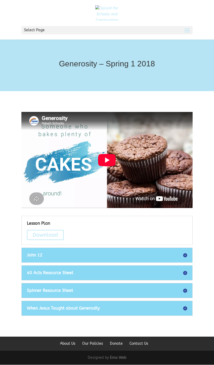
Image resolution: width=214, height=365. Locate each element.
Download (45, 235)
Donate (116, 343)
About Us (67, 343)
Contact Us (138, 343)
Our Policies (92, 343)
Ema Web (118, 357)
